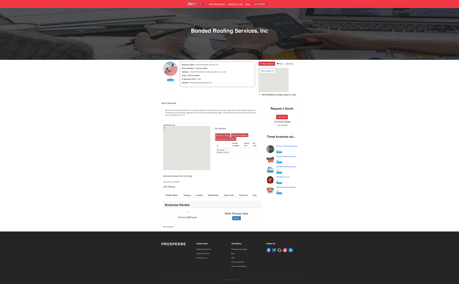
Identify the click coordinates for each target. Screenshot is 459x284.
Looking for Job (235, 4)
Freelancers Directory (203, 249)
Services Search (217, 4)
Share (290, 63)
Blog (248, 4)
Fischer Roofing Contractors (287, 156)
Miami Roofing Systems (286, 187)
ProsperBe (173, 244)
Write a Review (267, 63)
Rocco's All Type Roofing (286, 146)
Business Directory (203, 253)
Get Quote (282, 117)
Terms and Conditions (238, 266)
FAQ (232, 258)
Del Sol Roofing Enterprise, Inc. (287, 166)
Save (281, 63)
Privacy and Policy (237, 262)
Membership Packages (239, 249)
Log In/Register (259, 4)
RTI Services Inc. (283, 177)
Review (236, 218)
